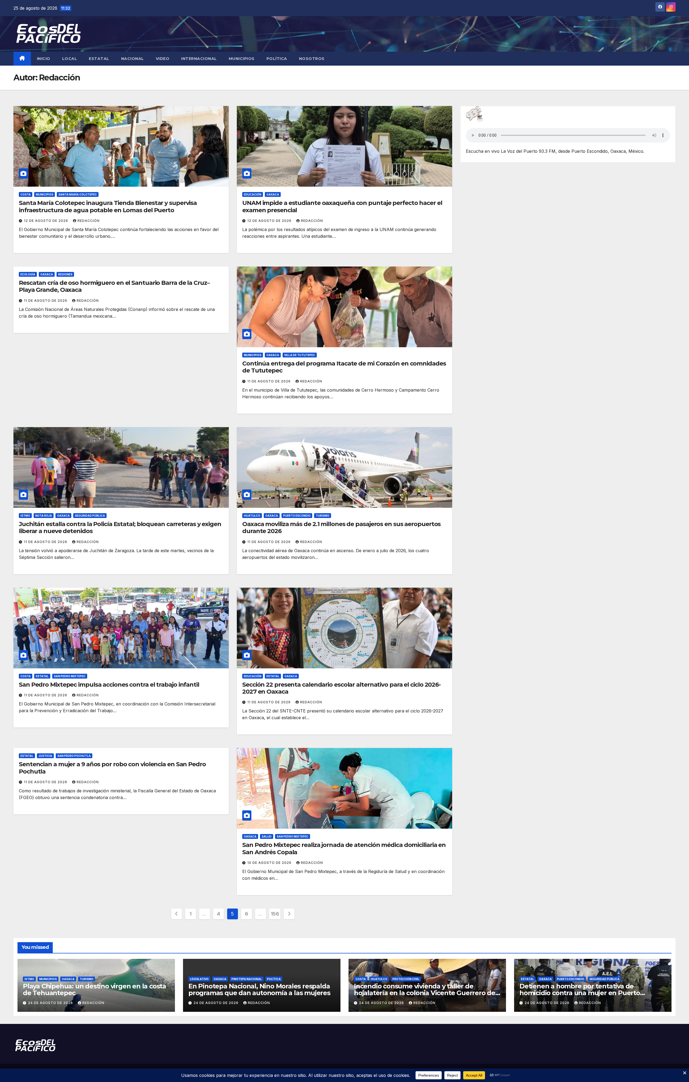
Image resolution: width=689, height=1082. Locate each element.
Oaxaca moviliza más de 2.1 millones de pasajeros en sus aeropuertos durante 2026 (341, 527)
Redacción (89, 221)
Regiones (65, 274)
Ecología (27, 274)
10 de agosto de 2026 (270, 863)
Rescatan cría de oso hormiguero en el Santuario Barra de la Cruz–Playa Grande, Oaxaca (114, 286)
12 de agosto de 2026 (46, 221)
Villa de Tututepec (299, 355)
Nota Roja (43, 515)
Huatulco (252, 515)
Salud (267, 836)
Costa (25, 194)
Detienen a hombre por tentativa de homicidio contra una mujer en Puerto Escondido (579, 992)
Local (69, 58)
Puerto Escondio (297, 515)
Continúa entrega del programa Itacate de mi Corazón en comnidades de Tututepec (344, 367)
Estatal (99, 58)
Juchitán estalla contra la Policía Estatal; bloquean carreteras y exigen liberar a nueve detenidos (120, 527)
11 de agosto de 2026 (46, 301)
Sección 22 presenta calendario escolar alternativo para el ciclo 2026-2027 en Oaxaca (341, 688)
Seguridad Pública (90, 515)
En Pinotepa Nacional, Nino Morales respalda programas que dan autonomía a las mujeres (259, 989)
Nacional (132, 58)
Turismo (322, 515)
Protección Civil (405, 979)
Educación (252, 194)
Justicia (45, 755)
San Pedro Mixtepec (70, 676)
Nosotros (312, 58)
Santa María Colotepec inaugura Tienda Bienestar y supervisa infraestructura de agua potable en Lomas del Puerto (108, 206)
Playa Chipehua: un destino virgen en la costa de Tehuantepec (94, 989)
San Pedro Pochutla (74, 755)
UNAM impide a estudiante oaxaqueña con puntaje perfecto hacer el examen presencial (342, 206)
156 (275, 914)
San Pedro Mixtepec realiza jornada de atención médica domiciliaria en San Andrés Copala (344, 848)
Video (163, 58)
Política (276, 58)
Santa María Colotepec (77, 194)
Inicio (43, 58)
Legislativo (199, 979)
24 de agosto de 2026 (51, 1003)
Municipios (242, 58)
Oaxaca (272, 194)
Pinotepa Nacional (246, 979)
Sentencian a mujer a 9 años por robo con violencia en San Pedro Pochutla (112, 768)
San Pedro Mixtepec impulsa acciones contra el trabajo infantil (109, 684)
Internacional (199, 58)
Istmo (25, 515)
